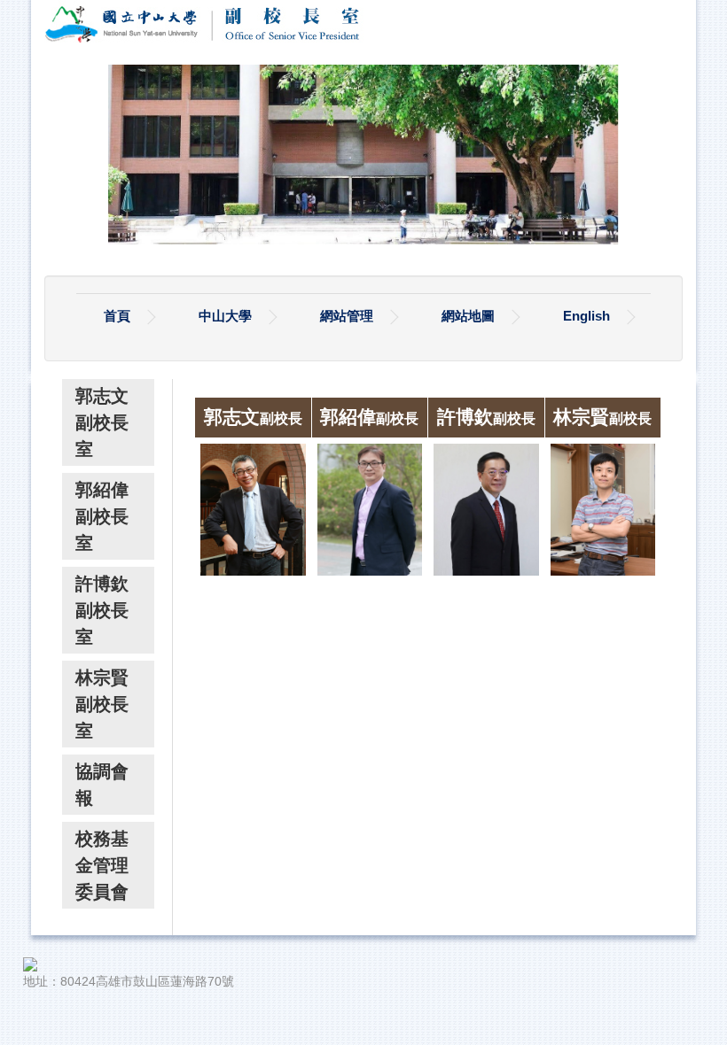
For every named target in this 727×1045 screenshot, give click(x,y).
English (586, 315)
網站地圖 (468, 315)
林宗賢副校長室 (102, 704)
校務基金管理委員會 (102, 865)
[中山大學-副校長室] (221, 22)
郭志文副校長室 (102, 422)
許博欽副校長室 (102, 610)
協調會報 (102, 785)
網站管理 (346, 315)
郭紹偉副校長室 (102, 516)
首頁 (117, 315)
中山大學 (225, 315)
